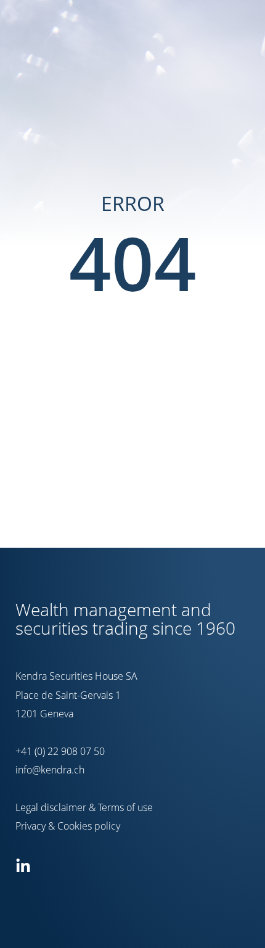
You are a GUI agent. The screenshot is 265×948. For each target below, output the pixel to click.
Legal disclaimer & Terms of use (84, 807)
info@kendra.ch (49, 770)
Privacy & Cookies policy (67, 826)
